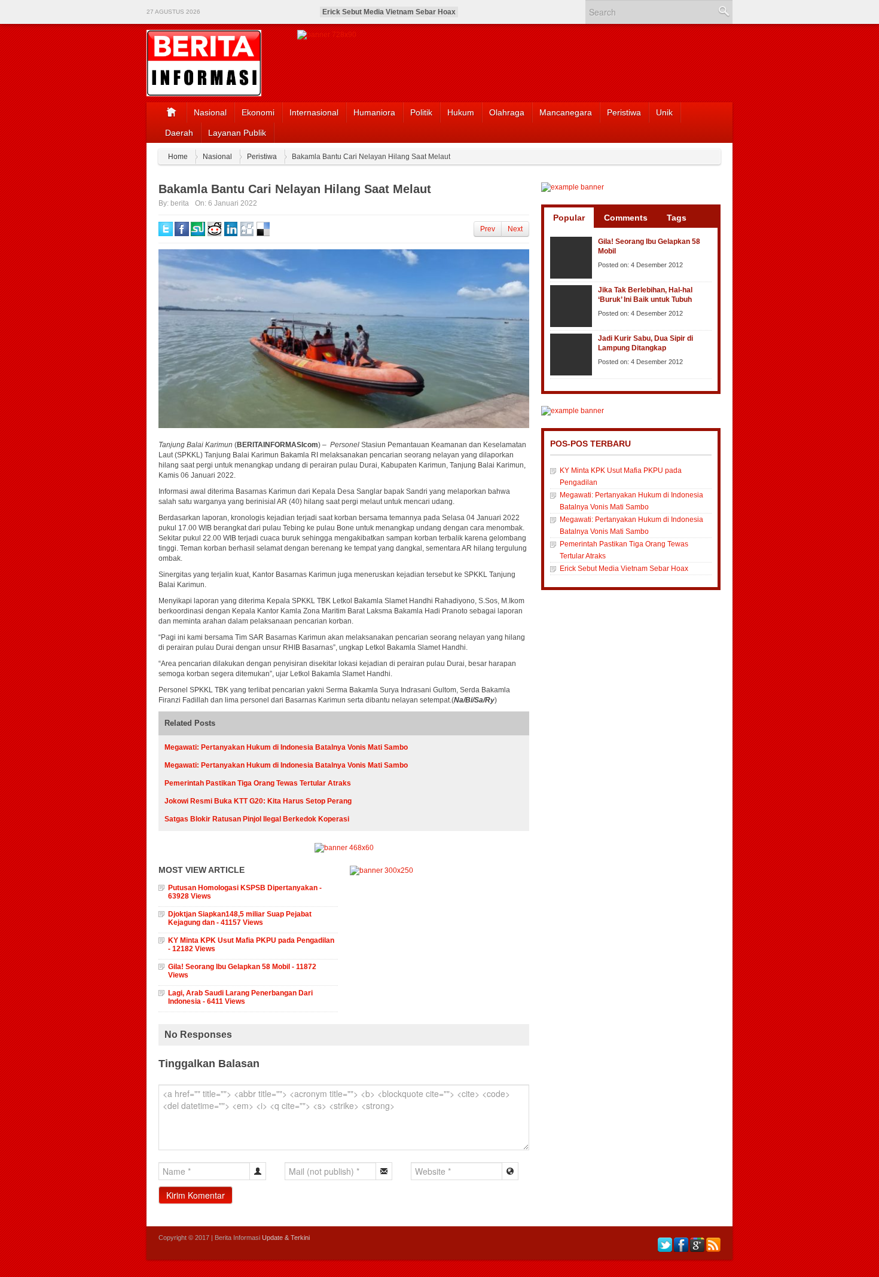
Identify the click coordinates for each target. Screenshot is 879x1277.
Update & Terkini (286, 1237)
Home (178, 156)
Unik (664, 112)
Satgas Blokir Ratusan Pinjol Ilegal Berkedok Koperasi (256, 819)
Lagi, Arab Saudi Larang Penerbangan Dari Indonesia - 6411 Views (240, 997)
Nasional (210, 112)
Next (515, 229)
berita (179, 203)
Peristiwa (624, 112)
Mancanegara (565, 112)
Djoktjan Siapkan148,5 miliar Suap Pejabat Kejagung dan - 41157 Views (240, 918)
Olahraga (506, 112)
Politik (421, 112)
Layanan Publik (237, 133)
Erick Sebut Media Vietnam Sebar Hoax (389, 12)
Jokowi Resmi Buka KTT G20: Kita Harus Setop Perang (258, 801)
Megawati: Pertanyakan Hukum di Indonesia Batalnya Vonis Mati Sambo (286, 747)
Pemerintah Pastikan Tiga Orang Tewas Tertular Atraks (257, 783)
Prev (487, 229)
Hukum (460, 112)
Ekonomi (258, 112)
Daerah (179, 133)
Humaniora (374, 112)
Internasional (313, 112)
